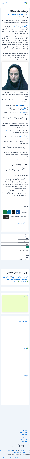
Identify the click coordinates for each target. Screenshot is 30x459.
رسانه (25, 7)
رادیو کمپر (19, 452)
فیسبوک (18, 212)
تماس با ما (24, 434)
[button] (7, 3)
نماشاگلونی (24, 109)
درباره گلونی (24, 431)
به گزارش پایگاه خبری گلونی (21, 26)
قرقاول (23, 452)
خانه (27, 7)
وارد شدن (27, 236)
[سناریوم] (15, 303)
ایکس (13, 212)
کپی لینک (6, 217)
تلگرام (9, 212)
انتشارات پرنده (10, 450)
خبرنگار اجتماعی (20, 14)
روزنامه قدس (14, 14)
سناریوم (14, 452)
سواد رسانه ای (22, 450)
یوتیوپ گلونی (19, 105)
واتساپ (5, 212)
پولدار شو (16, 450)
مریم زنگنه (9, 14)
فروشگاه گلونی (23, 136)
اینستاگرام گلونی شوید (21, 112)
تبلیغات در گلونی (23, 432)
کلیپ (6, 131)
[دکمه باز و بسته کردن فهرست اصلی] (3, 3)
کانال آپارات (25, 105)
